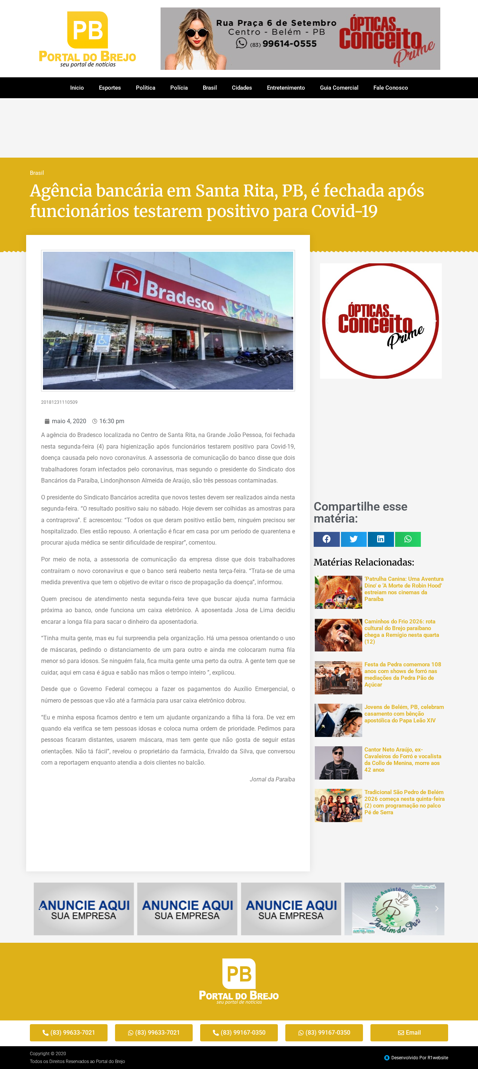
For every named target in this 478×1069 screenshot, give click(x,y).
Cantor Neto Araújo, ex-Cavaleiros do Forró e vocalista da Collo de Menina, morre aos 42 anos (402, 759)
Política (145, 87)
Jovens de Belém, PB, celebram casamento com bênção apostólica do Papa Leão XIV (404, 714)
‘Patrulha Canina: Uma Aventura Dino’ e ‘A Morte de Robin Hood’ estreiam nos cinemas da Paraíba (404, 589)
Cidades (242, 87)
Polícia (179, 87)
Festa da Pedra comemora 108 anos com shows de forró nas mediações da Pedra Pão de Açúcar (402, 674)
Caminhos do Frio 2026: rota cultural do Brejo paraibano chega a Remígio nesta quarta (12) (401, 631)
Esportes (110, 87)
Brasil (210, 87)
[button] (326, 321)
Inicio (77, 87)
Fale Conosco (390, 87)
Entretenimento (286, 87)
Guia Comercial (339, 87)
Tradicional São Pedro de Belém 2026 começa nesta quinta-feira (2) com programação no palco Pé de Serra (404, 802)
